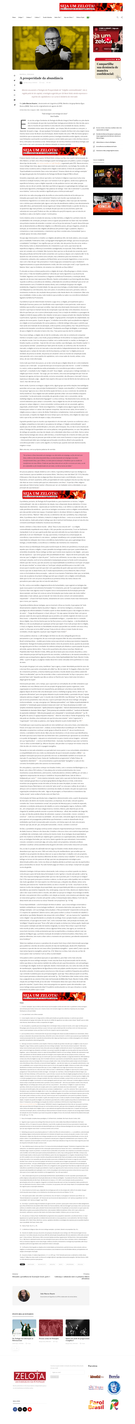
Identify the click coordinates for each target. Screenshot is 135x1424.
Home (14, 17)
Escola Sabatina (47, 17)
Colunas (28, 17)
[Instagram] (25, 1409)
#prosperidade (70, 1264)
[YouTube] (29, 1409)
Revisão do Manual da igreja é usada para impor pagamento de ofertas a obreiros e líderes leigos (108, 136)
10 (82, 712)
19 (65, 915)
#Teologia (80, 1264)
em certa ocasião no (49, 163)
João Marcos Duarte (27, 82)
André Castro (15, 1343)
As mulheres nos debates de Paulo (106, 146)
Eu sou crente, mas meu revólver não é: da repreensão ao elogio (109, 129)
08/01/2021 (48, 1341)
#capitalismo (31, 1264)
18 (75, 856)
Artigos (20, 17)
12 (68, 718)
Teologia (30, 74)
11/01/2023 (21, 1343)
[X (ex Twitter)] (20, 1409)
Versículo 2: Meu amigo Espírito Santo (107, 150)
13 (82, 720)
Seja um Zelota (68, 17)
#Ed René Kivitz (42, 1264)
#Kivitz (60, 1264)
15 (37, 760)
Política (23, 74)
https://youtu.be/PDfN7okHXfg (28, 1104)
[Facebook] (15, 1409)
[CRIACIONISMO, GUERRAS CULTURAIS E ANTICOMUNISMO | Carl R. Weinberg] (108, 204)
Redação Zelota (42, 1341)
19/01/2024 (75, 1343)
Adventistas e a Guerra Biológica (106, 142)
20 (30, 938)
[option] (24, 1332)
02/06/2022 (34, 82)
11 (54, 715)
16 (36, 778)
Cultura (37, 17)
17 (26, 816)
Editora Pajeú (80, 17)
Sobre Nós (57, 17)
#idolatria (52, 1264)
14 (82, 752)
